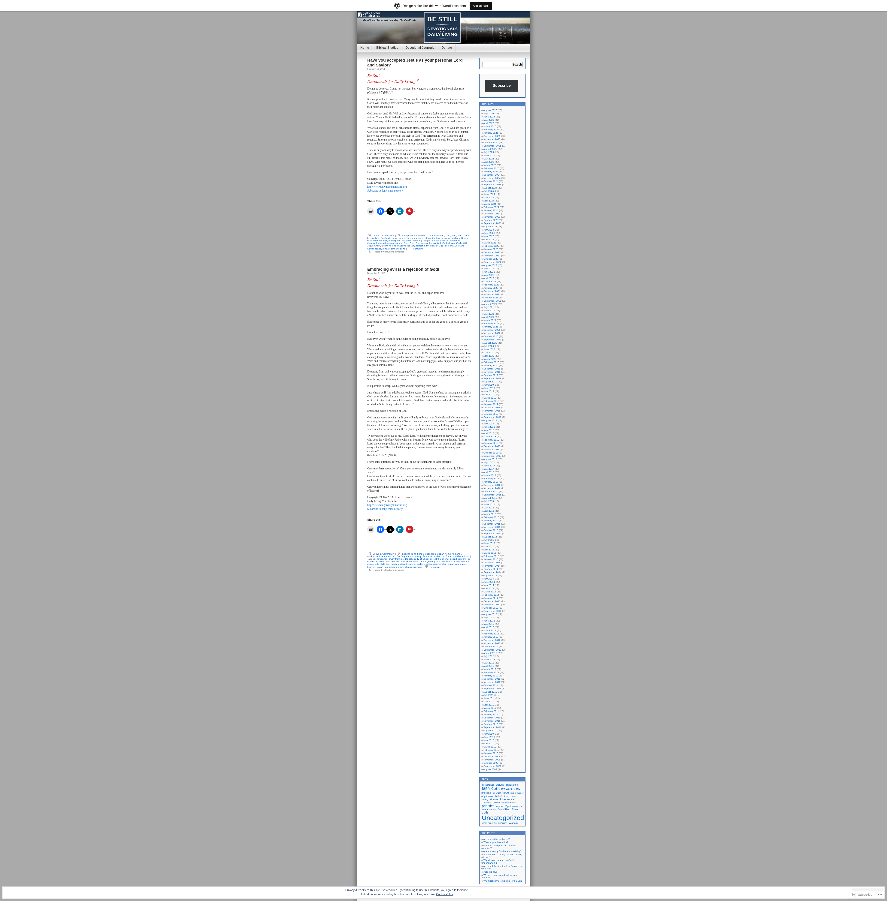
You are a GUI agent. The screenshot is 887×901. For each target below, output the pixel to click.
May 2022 (488, 275)
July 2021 (488, 307)
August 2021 (490, 304)
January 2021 (490, 326)
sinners (416, 240)
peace (496, 802)
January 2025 (490, 171)
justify (384, 245)
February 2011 (491, 711)
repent (499, 806)
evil (378, 556)
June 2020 (489, 349)
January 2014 (490, 598)
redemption (395, 240)
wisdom (513, 823)
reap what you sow (377, 240)
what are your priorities (494, 823)
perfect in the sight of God (430, 245)
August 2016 (490, 498)
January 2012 (490, 675)
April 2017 (488, 472)
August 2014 (490, 575)
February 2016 (491, 517)
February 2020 (491, 362)
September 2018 (492, 417)
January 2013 (490, 637)
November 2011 (491, 682)
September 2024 (492, 184)
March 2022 (489, 281)
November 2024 (492, 178)
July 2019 (488, 385)
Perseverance (508, 802)
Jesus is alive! (490, 872)
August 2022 (490, 265)
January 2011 (490, 714)
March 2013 (489, 630)
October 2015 (490, 530)
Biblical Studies (387, 47)
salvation (406, 240)
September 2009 (492, 766)
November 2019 (492, 372)
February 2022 (491, 284)
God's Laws (448, 243)
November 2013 (492, 604)
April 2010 (488, 743)
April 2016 (488, 511)
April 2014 (488, 588)
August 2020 (490, 343)
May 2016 (488, 507)
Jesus (402, 238)
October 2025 (490, 142)
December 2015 (492, 524)
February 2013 (491, 633)
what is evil (410, 567)
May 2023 (488, 236)
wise (419, 567)
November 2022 (492, 255)
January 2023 (490, 249)
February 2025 (491, 168)
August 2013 (490, 614)
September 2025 (492, 145)
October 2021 (490, 297)
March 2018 (489, 436)
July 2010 (488, 734)
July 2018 (488, 423)
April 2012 (488, 666)
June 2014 (489, 582)
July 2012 (488, 656)
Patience (486, 802)
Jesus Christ (373, 245)
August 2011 (490, 692)
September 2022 (492, 262)
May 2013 (488, 624)
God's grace (426, 561)
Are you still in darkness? (496, 839)
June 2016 (489, 504)
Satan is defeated (455, 556)
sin (467, 556)
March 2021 (489, 320)
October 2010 (490, 724)
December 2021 (492, 291)
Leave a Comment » (384, 235)
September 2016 (492, 494)
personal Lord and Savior (454, 238)
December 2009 (492, 756)
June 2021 (489, 310)
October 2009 (490, 763)
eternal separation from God (429, 235)
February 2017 (491, 478)
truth (485, 812)
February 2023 (491, 246)
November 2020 (492, 333)
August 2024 (490, 187)
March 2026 (489, 126)
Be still (435, 240)
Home (364, 47)
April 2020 (488, 355)
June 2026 (489, 116)
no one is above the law (427, 238)
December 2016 (492, 485)
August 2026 (490, 110)
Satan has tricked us (433, 556)
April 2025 (488, 162)
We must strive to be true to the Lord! (503, 881)
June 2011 (489, 698)
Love (513, 796)
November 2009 (492, 759)
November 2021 (492, 294)
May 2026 (488, 120)
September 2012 (492, 650)
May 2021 (488, 313)
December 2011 (491, 679)
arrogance (382, 559)
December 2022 (492, 252)
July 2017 (488, 462)
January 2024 (490, 210)
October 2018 (490, 414)
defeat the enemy (439, 559)
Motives (494, 799)
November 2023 (492, 217)
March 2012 (489, 669)
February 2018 (491, 439)
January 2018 (490, 443)
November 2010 (492, 721)
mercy (410, 238)
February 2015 (491, 556)
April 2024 (488, 200)
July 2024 (488, 191)
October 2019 (490, 375)
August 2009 (490, 769)
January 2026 (490, 133)
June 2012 (489, 659)
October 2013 (490, 608)
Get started (480, 5)
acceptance (488, 785)
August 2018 (490, 420)
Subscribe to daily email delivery (385, 190)
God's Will (461, 243)
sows (402, 248)
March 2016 (489, 514)
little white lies (382, 564)
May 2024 (488, 197)
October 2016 (490, 491)
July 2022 (488, 268)
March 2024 (489, 204)
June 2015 (489, 543)
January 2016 (490, 520)
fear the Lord (388, 556)
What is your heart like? (495, 842)
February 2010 (491, 750)
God (454, 235)
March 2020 (489, 359)
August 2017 (490, 459)
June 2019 (489, 388)
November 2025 (492, 139)
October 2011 (490, 685)
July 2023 (488, 229)
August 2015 (490, 536)
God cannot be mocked (428, 243)
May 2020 (488, 352)
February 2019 (491, 401)
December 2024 (492, 175)
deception (407, 235)
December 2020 (492, 330)
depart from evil (445, 554)
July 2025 (488, 152)
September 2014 (492, 572)
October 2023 (490, 220)
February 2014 (491, 595)
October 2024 (490, 181)
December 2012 (492, 640)
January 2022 (490, 288)
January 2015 (490, 559)
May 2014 (488, 585)
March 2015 (489, 553)
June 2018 (489, 427)
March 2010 (489, 746)
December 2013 (492, 601)
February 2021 (491, 323)
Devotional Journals (419, 47)
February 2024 (491, 207)
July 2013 (488, 617)
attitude (500, 784)
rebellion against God (435, 564)
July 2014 (488, 578)
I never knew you (460, 561)
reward (386, 248)
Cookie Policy (444, 894)
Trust (515, 809)
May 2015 (488, 546)
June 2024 (489, 194)
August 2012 (490, 653)
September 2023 (492, 223)
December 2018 (492, 407)
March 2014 (489, 591)
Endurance (512, 784)
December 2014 (492, 562)
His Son (446, 561)
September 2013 (492, 611)
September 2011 (492, 688)
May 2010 (488, 740)
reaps (378, 248)
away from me (396, 559)
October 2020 (490, 336)
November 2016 (492, 488)
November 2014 (492, 566)
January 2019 (490, 404)
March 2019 (489, 397)
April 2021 (488, 317)
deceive (444, 240)
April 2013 (488, 627)
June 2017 (489, 465)
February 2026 (491, 129)
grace (395, 238)
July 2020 (488, 346)
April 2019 (488, 394)
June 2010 (489, 737)
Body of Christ (420, 559)
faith (448, 235)
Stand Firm (504, 809)
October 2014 (490, 569)
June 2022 (489, 271)
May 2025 (488, 158)
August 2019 (490, 381)
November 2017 (492, 449)
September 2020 (492, 339)
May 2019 (488, 391)
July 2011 (488, 695)
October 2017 (490, 452)
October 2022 (490, 259)
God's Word (412, 561)
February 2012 (491, 672)
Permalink (418, 248)
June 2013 (489, 620)
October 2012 (490, 646)
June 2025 (489, 155)
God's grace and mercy (409, 556)
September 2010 (492, 727)
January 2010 (490, 753)
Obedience (507, 799)
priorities (488, 806)
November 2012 (492, 643)
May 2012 (488, 662)
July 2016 (488, 501)
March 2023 (489, 242)
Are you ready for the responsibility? (502, 851)
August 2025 (490, 149)
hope (505, 792)
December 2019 (492, 368)
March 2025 (489, 165)
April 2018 (488, 433)
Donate (446, 47)
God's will (385, 238)
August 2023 (490, 226)
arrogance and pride (413, 554)
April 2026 (488, 123)
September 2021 (492, 301)
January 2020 (490, 365)
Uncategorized (503, 817)
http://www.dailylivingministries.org (387, 186)
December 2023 (492, 213)
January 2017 (490, 482)
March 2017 (489, 475)
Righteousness (513, 806)
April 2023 (488, 239)
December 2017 (492, 446)
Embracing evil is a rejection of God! (403, 269)
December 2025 (492, 136)
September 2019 (492, 378)
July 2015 (488, 540)
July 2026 (488, 113)
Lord (506, 796)
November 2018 (492, 410)
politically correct (407, 564)
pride (419, 564)
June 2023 (489, 233)
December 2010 (492, 717)
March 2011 (489, 708)
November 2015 (492, 527)
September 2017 (492, 456)
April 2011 (488, 704)
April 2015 (488, 549)
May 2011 (488, 701)
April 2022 (488, 278)
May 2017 (488, 469)
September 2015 (492, 533)
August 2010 (490, 730)
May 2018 (488, 430)
